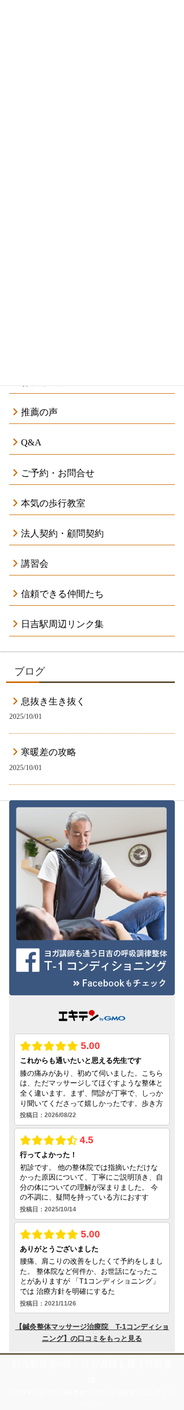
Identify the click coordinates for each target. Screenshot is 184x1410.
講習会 (35, 564)
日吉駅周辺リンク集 (62, 624)
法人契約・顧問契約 (62, 533)
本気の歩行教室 (53, 503)
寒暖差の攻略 (48, 752)
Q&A (31, 442)
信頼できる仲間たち (62, 594)
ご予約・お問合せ (58, 473)
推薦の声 (39, 412)
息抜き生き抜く (53, 701)
